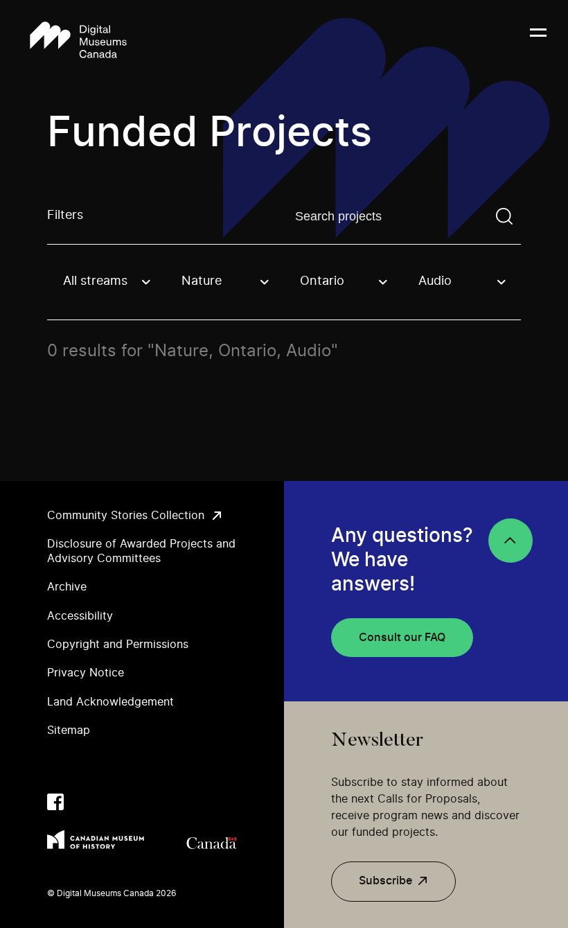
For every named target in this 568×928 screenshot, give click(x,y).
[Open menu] (538, 41)
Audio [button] (435, 281)
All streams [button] (95, 281)
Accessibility (80, 616)
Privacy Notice (85, 673)
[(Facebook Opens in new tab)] (55, 802)
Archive (67, 587)
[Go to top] (510, 540)
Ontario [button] (322, 281)
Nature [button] (201, 281)
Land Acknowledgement (110, 702)
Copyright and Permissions (117, 644)
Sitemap (68, 730)
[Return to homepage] (78, 41)
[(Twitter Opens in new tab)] (83, 802)
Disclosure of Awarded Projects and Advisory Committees (141, 551)
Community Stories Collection (125, 515)
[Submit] (504, 216)
